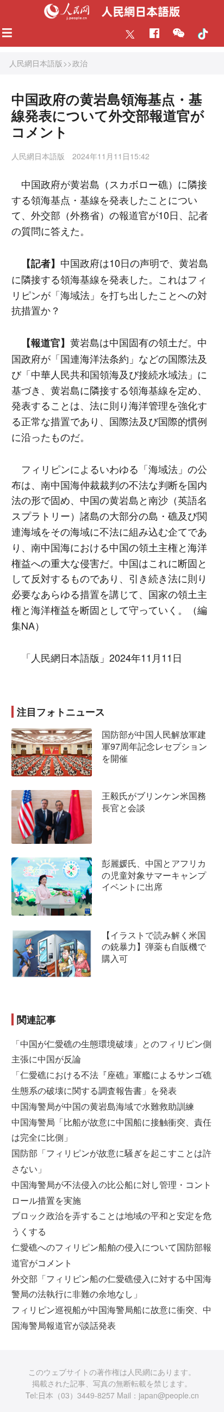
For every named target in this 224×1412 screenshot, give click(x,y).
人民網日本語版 (36, 63)
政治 (80, 63)
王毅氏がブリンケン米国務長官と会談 (154, 801)
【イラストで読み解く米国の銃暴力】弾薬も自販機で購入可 (154, 947)
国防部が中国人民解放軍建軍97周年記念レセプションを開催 (154, 746)
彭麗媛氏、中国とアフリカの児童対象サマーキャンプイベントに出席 (154, 875)
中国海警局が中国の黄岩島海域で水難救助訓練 (102, 1106)
